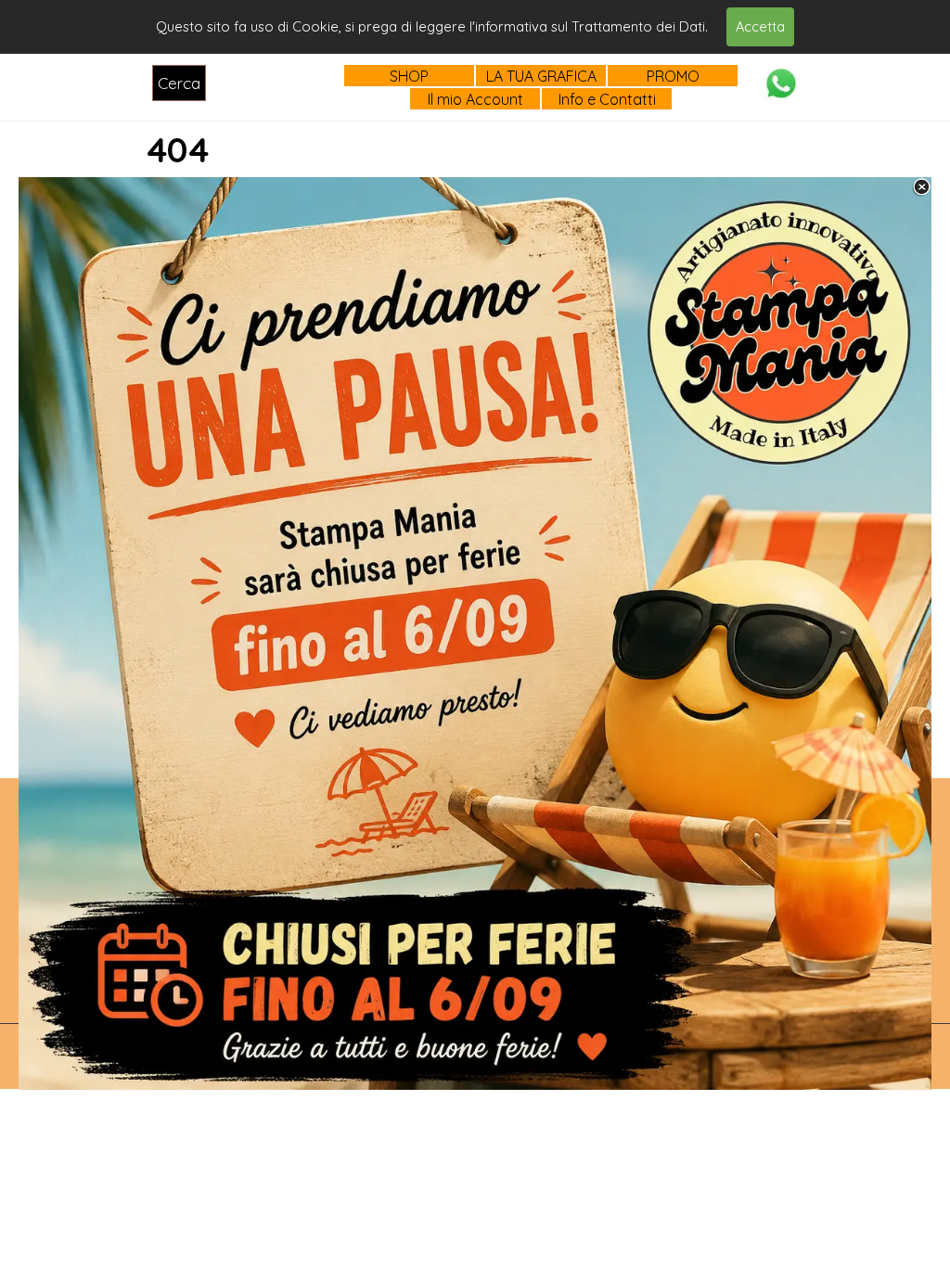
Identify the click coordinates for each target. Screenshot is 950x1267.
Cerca (179, 83)
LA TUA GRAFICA (541, 76)
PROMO (673, 76)
